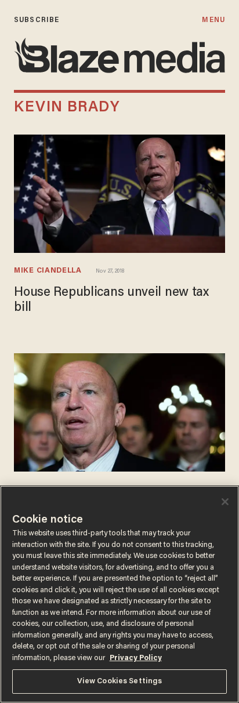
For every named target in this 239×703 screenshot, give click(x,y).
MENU (213, 20)
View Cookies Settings (119, 681)
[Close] (225, 501)
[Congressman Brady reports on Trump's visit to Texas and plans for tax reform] (119, 412)
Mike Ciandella (48, 270)
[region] (119, 594)
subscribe (36, 20)
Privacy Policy (136, 658)
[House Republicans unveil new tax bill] (119, 194)
